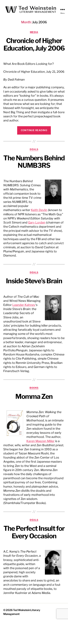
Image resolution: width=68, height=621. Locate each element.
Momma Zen (33, 396)
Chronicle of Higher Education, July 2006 (34, 44)
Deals (34, 149)
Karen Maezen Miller (40, 441)
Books (34, 387)
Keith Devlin (39, 210)
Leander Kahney (23, 305)
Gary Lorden (36, 222)
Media (34, 32)
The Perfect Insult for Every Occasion (34, 532)
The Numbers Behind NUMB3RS (34, 162)
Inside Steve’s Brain (34, 281)
